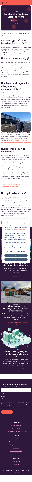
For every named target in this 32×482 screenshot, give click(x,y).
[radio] (16, 396)
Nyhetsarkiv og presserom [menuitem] (16, 441)
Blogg (16, 11)
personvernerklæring (20, 407)
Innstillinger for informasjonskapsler (16, 251)
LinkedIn (15, 464)
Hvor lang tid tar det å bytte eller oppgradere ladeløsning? (16, 264)
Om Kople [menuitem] (16, 448)
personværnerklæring (20, 229)
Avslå (16, 259)
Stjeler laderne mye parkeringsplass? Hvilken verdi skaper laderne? (16, 308)
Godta (16, 255)
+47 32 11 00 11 (17, 425)
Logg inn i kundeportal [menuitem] (16, 445)
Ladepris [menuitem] (16, 438)
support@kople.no (17, 428)
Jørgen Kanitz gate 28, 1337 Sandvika (16, 431)
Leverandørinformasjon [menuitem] (16, 451)
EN (21, 2)
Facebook (15, 461)
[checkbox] (16, 397)
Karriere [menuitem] (16, 454)
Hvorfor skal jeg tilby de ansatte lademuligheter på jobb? (16, 353)
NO (23, 2)
